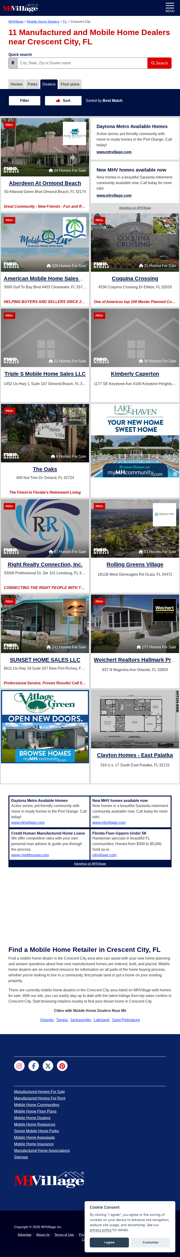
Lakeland (101, 1020)
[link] (45, 184)
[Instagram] (19, 1066)
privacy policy (101, 1230)
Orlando (46, 1020)
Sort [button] (66, 101)
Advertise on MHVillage (135, 208)
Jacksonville (80, 1020)
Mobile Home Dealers (43, 21)
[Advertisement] (90, 902)
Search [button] (161, 63)
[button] (12, 63)
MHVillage (15, 21)
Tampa (62, 1020)
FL (65, 21)
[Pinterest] (62, 1066)
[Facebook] (33, 1066)
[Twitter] (48, 1066)
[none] (135, 440)
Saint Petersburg (126, 1020)
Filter (24, 101)
